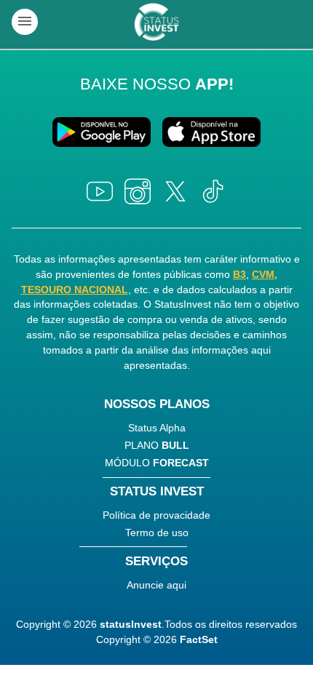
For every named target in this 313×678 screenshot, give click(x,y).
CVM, (264, 274)
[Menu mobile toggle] (25, 22)
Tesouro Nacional (74, 289)
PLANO (156, 445)
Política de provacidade (156, 515)
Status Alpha (157, 428)
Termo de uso (157, 532)
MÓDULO (157, 462)
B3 (239, 274)
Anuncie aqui (156, 585)
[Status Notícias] (156, 22)
